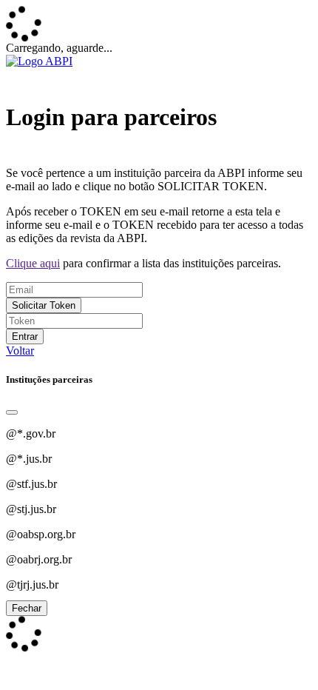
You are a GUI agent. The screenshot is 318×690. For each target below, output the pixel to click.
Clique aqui (33, 263)
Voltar (20, 350)
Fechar (26, 608)
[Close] (12, 412)
